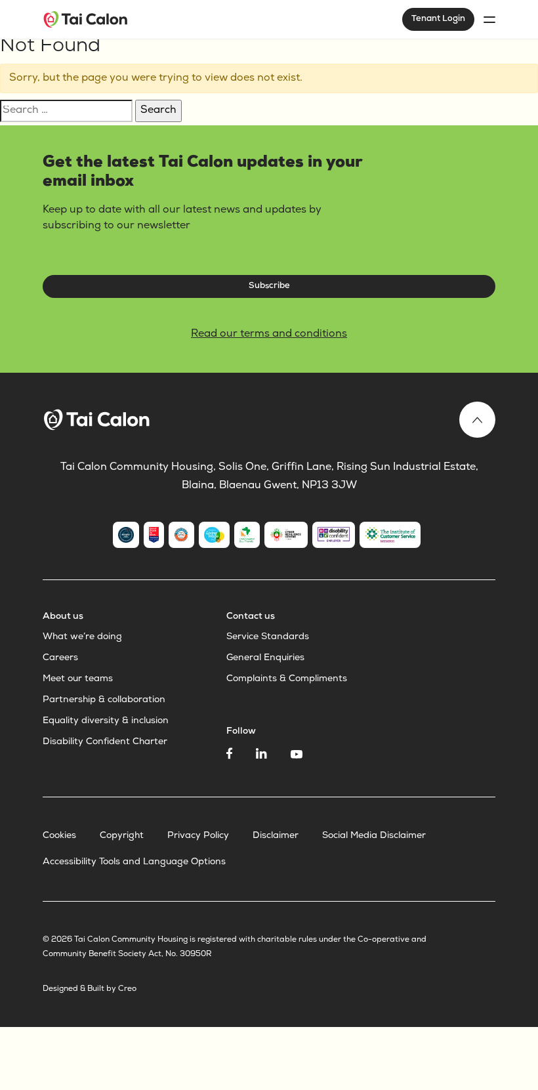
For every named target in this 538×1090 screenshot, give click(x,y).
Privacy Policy (198, 836)
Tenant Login (438, 19)
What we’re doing (82, 637)
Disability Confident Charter (105, 742)
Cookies (59, 836)
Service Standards (267, 637)
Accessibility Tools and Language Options (134, 862)
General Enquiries (265, 658)
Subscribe (269, 286)
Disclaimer (276, 836)
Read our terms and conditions (269, 334)
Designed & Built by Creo (89, 990)
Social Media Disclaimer (374, 836)
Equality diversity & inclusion (106, 721)
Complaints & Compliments (286, 679)
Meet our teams (78, 679)
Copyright (122, 836)
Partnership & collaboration (104, 700)
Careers (60, 658)
